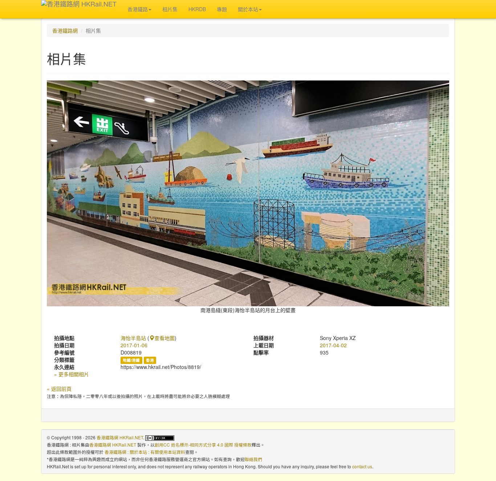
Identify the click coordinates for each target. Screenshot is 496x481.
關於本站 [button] (248, 9)
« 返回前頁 (59, 388)
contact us (362, 466)
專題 (222, 9)
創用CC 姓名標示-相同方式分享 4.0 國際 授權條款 (203, 444)
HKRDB (197, 9)
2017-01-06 (134, 345)
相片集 (170, 9)
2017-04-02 (333, 345)
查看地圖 (164, 337)
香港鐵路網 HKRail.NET (120, 437)
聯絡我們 (253, 459)
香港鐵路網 (65, 30)
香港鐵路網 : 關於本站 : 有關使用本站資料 (145, 452)
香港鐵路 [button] (137, 9)
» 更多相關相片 (71, 374)
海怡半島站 (133, 337)
